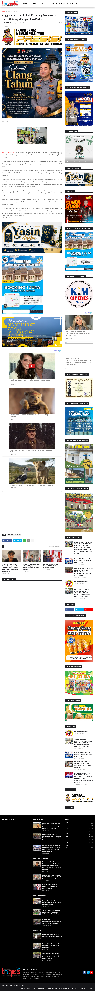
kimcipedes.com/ (10, 985)
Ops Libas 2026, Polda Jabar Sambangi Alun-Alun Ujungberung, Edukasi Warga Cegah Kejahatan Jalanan (82, 592)
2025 (79, 826)
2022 (79, 834)
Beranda (4, 11)
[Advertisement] (32, 513)
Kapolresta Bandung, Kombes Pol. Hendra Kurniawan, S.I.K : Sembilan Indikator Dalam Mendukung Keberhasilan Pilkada (83, 777)
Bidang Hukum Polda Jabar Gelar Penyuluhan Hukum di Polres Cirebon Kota (52, 945)
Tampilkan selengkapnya (55, 546)
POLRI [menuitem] (74, 3)
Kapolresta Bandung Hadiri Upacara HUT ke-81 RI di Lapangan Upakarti (51, 565)
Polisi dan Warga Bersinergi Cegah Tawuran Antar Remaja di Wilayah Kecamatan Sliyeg (51, 921)
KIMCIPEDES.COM (8, 153)
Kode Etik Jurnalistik (51, 988)
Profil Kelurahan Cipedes (78, 988)
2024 (79, 828)
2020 (79, 839)
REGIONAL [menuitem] (34, 3)
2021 (79, 837)
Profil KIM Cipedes (64, 988)
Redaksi (23, 988)
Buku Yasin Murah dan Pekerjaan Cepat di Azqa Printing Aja (83, 560)
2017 (79, 848)
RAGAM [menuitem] (58, 3)
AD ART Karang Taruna (82, 581)
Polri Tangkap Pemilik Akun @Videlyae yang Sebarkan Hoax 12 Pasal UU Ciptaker (82, 764)
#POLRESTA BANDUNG (14, 535)
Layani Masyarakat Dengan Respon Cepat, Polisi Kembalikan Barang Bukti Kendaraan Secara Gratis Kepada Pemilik (51, 901)
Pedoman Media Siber (38, 988)
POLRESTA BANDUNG (12, 11)
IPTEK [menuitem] (41, 3)
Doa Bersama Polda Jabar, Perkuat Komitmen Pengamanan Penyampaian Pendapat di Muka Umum (83, 571)
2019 (79, 842)
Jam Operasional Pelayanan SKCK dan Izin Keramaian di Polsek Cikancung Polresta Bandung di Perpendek (83, 742)
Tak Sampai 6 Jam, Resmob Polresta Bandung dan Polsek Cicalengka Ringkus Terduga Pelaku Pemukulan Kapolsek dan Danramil (10, 567)
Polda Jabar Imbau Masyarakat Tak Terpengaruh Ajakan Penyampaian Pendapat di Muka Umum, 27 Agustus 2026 (51, 825)
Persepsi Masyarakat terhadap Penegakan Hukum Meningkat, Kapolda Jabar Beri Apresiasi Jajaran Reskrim (51, 848)
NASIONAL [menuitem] (25, 3)
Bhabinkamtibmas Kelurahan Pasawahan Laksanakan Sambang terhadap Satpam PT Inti (52, 936)
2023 (79, 831)
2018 (79, 845)
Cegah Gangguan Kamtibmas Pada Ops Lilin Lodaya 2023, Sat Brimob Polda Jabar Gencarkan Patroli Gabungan (51, 955)
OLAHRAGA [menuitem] (49, 3)
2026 (79, 823)
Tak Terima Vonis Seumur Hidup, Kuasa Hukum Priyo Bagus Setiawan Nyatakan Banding (51, 912)
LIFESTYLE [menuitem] (66, 3)
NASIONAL (90, 988)
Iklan (28, 988)
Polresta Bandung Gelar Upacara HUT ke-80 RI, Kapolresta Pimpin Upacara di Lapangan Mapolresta (32, 566)
